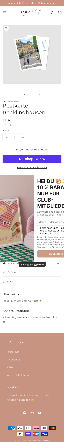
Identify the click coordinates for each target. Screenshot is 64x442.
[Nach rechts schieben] (39, 95)
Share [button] (9, 281)
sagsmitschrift (27, 440)
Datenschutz (14, 359)
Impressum (13, 351)
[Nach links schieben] (24, 95)
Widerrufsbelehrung (18, 374)
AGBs (10, 367)
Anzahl (6, 130)
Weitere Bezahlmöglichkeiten (32, 167)
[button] (4, 12)
